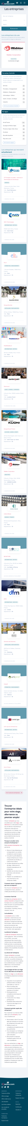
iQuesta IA (18, 1109)
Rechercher (14, 28)
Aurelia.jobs (19, 1107)
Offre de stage (5, 1096)
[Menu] (24, 2)
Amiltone (14, 55)
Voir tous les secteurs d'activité (11, 106)
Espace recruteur (20, 1098)
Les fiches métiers (6, 1104)
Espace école (4, 1120)
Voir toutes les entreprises (13, 792)
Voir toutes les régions (9, 142)
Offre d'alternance (6, 1099)
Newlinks (18, 1104)
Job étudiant (4, 1101)
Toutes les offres (5, 1093)
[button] (17, 3)
